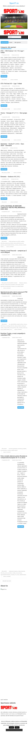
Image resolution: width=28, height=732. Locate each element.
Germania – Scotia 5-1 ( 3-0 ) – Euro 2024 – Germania (12, 144)
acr (9, 324)
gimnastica (15, 448)
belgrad (21, 282)
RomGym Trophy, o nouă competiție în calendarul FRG (13, 334)
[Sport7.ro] (14, 34)
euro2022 (18, 241)
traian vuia (25, 327)
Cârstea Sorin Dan (15, 55)
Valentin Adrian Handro (17, 211)
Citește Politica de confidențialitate (14, 730)
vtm (11, 329)
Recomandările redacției (12, 282)
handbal (22, 241)
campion (25, 282)
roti (16, 286)
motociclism (17, 284)
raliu (17, 327)
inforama (2, 243)
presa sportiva (7, 286)
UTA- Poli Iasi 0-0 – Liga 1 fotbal (11, 83)
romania (16, 245)
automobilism (13, 324)
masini (5, 327)
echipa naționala (12, 241)
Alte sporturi (4, 79)
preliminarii (18, 243)
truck (2, 329)
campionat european (13, 571)
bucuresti (11, 448)
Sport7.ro (14, 3)
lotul (15, 243)
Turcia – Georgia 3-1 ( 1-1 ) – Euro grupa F (14, 113)
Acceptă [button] (11, 727)
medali (13, 573)
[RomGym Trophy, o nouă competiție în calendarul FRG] (9, 340)
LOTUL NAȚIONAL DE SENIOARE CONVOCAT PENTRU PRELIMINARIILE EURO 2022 (13, 207)
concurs (25, 324)
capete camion (20, 324)
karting (23, 326)
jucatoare (7, 243)
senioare (20, 245)
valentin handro (20, 286)
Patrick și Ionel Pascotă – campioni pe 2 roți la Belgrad (14, 251)
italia (16, 326)
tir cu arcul (17, 574)
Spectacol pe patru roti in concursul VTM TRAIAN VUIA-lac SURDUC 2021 (14, 292)
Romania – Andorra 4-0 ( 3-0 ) (10, 176)
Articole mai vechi (7, 581)
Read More (4, 76)
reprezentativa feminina (9, 245)
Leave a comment (14, 79)
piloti (8, 327)
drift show (3, 326)
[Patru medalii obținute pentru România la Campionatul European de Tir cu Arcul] (9, 462)
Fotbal (8, 109)
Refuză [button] (17, 727)
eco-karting (7, 326)
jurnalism (11, 243)
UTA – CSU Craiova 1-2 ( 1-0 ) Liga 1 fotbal (12, 51)
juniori (6, 573)
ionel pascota (7, 284)
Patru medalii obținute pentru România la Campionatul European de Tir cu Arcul (14, 457)
